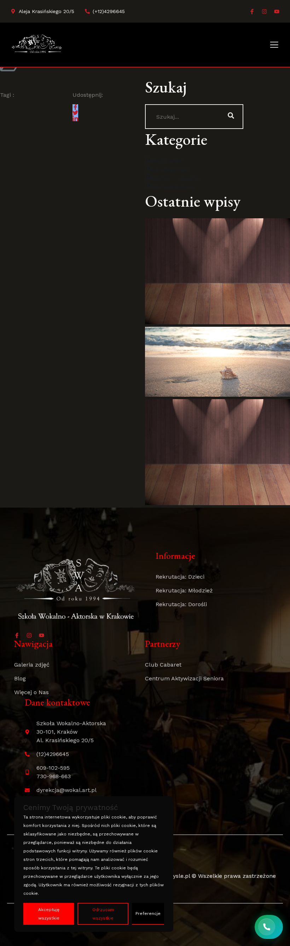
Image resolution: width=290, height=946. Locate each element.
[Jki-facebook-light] (252, 11)
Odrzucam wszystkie (103, 914)
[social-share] (75, 107)
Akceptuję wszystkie (48, 914)
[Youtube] (276, 11)
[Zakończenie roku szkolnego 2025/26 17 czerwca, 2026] (217, 362)
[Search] (231, 116)
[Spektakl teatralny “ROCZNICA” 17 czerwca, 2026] (217, 271)
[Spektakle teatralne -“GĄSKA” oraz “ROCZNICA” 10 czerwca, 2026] (217, 452)
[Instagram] (264, 11)
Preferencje (148, 913)
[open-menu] (274, 45)
